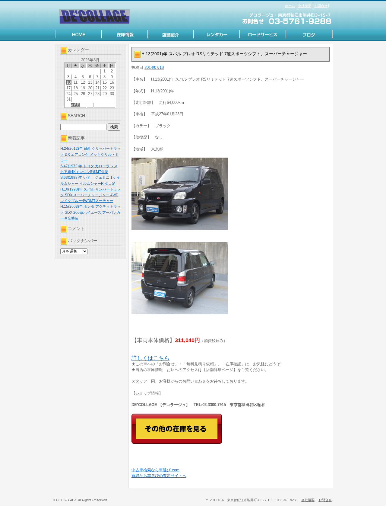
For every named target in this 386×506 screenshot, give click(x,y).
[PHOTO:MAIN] (230, 194)
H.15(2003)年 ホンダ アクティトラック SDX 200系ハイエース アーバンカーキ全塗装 (90, 212)
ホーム (290, 6)
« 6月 (75, 105)
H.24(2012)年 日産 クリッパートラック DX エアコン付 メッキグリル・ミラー (90, 154)
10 (68, 82)
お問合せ (320, 6)
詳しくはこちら (150, 358)
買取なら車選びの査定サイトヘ (158, 475)
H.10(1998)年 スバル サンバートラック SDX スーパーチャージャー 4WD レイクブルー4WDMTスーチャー (90, 195)
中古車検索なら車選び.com (155, 470)
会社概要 (304, 6)
